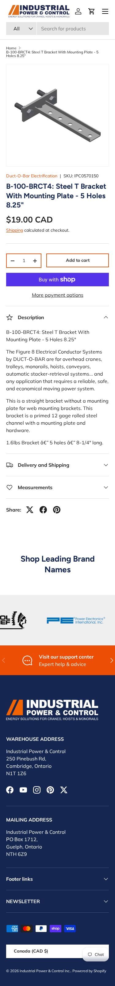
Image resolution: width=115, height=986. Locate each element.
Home (11, 48)
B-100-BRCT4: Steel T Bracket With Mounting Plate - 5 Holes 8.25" (52, 54)
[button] (91, 11)
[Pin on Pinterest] (56, 509)
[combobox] (57, 28)
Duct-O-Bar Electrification (31, 176)
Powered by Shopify (89, 971)
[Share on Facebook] (43, 509)
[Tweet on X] (29, 509)
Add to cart (78, 260)
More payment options (57, 295)
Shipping (14, 230)
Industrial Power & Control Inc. (45, 971)
